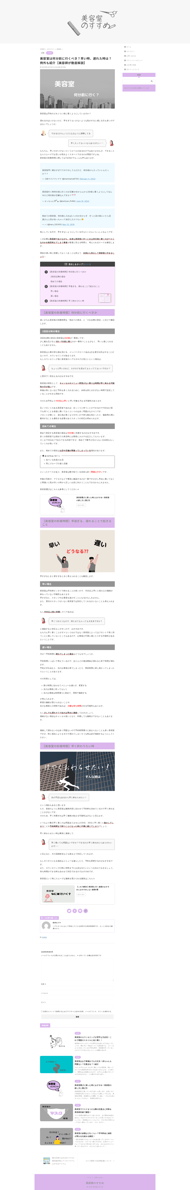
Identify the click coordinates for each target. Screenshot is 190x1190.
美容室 (44, 937)
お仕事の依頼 (131, 65)
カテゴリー (130, 51)
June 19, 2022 (82, 201)
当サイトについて (132, 69)
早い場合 (54, 291)
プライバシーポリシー (134, 60)
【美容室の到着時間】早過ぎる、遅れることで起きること (73, 286)
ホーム (128, 47)
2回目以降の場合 (58, 276)
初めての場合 (56, 281)
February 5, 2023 (87, 179)
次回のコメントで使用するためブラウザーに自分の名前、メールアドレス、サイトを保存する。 (78, 1011)
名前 (43, 984)
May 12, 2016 (68, 224)
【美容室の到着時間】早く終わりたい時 (65, 301)
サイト (43, 1002)
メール (44, 993)
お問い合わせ (131, 56)
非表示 (87, 264)
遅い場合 (54, 296)
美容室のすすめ (95, 1183)
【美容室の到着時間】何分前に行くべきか (66, 272)
